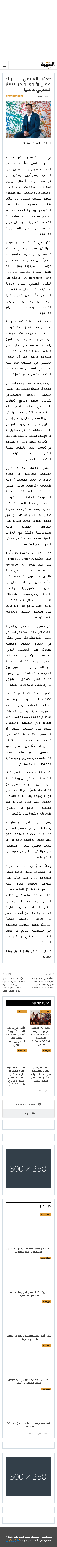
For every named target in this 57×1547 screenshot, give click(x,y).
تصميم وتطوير (45, 1540)
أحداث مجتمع (45, 1011)
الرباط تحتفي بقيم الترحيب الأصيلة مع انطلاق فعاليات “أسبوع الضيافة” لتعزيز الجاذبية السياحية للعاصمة (43, 983)
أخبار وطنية (18, 96)
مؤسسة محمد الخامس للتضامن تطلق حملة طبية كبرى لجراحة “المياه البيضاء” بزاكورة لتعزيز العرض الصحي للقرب (13, 984)
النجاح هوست (26, 1540)
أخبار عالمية (46, 1389)
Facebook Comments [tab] (27, 1104)
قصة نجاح (9, 96)
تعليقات (26, 1113)
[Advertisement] (28, 30)
